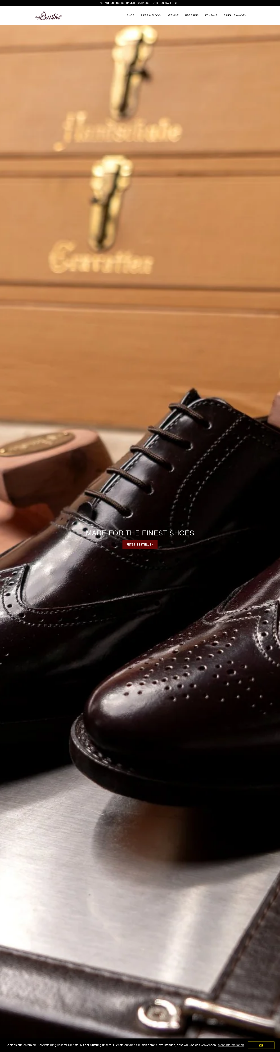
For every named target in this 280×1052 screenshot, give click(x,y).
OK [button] (261, 1045)
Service (173, 15)
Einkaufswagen (235, 15)
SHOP (130, 15)
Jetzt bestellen (140, 544)
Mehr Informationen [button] (231, 1045)
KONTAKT (211, 15)
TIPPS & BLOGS (151, 15)
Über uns (192, 15)
